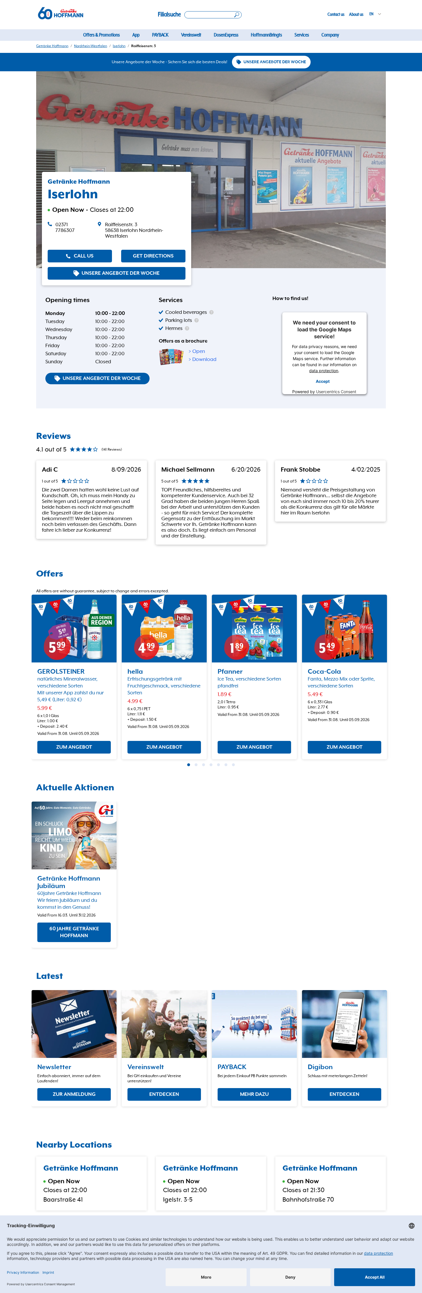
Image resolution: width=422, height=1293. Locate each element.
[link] (141, 230)
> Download (202, 359)
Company (330, 35)
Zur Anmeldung (74, 1094)
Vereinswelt (191, 35)
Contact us (336, 14)
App (136, 35)
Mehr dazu (254, 1094)
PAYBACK (160, 35)
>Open (197, 351)
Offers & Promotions (101, 35)
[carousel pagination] (188, 765)
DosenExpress (226, 35)
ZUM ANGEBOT (74, 747)
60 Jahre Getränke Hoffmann (74, 932)
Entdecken (164, 1094)
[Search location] (213, 14)
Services (302, 35)
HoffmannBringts (266, 35)
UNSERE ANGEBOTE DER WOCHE (274, 62)
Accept (323, 381)
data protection (323, 370)
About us (356, 14)
